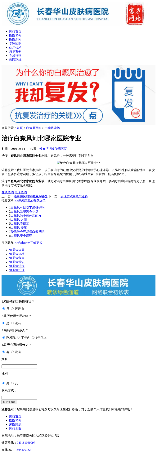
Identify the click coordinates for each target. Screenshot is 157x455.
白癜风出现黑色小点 (24, 211)
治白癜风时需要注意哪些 (30, 196)
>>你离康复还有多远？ (30, 200)
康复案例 (15, 51)
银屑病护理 (17, 270)
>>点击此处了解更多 (29, 242)
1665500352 (23, 449)
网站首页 (15, 31)
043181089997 (26, 442)
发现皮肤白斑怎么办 (74, 196)
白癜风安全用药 (21, 235)
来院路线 (15, 59)
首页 (20, 128)
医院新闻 (15, 39)
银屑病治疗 (17, 266)
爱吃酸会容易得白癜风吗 (27, 231)
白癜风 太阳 (19, 219)
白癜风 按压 (19, 227)
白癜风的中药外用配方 (26, 215)
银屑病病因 (17, 249)
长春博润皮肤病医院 (53, 148)
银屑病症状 (17, 254)
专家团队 (15, 43)
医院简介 (15, 35)
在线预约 (8, 192)
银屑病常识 (17, 262)
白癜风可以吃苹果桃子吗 (27, 207)
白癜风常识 (52, 128)
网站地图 (15, 428)
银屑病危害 (17, 258)
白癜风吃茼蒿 (20, 223)
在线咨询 (15, 55)
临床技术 (15, 47)
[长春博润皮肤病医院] (78, 24)
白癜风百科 (34, 128)
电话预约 (21, 192)
